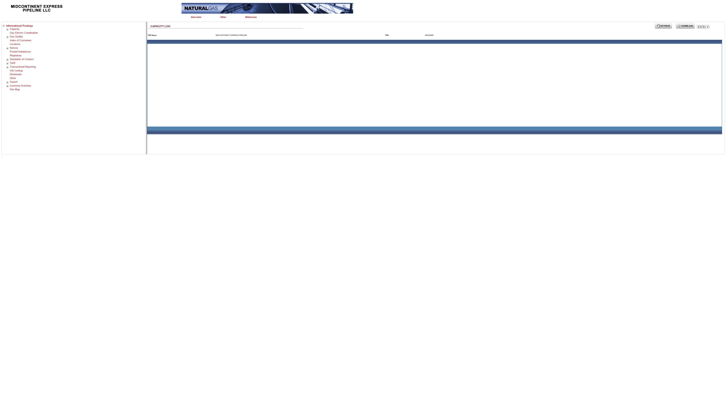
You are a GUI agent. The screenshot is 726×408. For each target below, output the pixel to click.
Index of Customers (20, 40)
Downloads (16, 74)
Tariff (12, 63)
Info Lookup (16, 70)
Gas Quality (16, 36)
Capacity (14, 29)
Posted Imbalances (20, 51)
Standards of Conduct (22, 59)
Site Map (15, 89)
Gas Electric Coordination (24, 32)
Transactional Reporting (23, 66)
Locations (15, 44)
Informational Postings (19, 25)
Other (13, 78)
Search (14, 81)
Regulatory (16, 55)
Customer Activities (20, 85)
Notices (14, 47)
